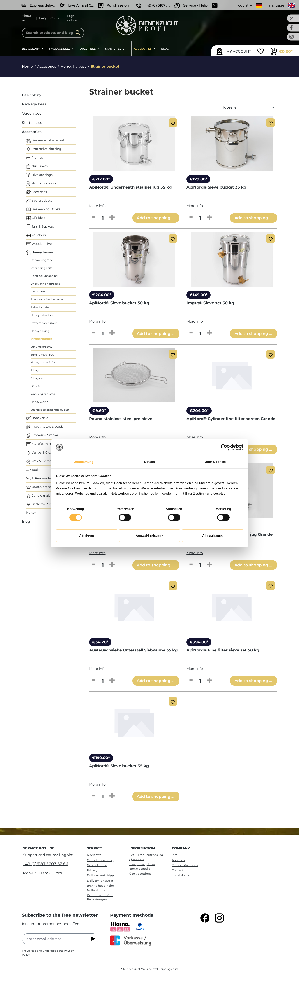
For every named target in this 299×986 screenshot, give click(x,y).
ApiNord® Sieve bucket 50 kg (119, 303)
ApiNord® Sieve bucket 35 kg (216, 187)
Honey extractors (42, 315)
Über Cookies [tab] (215, 462)
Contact (56, 18)
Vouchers (38, 235)
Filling (35, 370)
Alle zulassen (212, 536)
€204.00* (101, 294)
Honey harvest (43, 252)
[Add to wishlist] (173, 122)
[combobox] (53, 32)
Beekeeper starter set (47, 140)
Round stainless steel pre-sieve (120, 418)
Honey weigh (39, 401)
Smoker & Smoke (44, 435)
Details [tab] (149, 462)
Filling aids (37, 378)
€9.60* (99, 410)
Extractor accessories (44, 323)
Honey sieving (40, 331)
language (276, 5)
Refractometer (40, 307)
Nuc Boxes (39, 166)
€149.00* (199, 294)
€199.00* (101, 757)
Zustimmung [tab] (84, 462)
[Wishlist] (260, 51)
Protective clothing (46, 149)
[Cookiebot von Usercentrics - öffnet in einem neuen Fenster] (224, 447)
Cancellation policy (100, 860)
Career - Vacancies (185, 865)
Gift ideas (38, 218)
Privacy (92, 870)
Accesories (32, 132)
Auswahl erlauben (149, 536)
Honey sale (39, 418)
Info (174, 854)
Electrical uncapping (44, 275)
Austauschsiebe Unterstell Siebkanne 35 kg (133, 650)
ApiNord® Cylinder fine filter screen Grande (230, 418)
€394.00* (199, 642)
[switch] (125, 517)
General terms (97, 865)
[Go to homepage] (147, 25)
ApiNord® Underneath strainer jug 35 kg (130, 187)
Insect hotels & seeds (47, 427)
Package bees (34, 104)
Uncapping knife (41, 268)
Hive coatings (42, 175)
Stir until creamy (41, 346)
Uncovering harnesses (45, 283)
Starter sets (32, 123)
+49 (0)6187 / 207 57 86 (45, 864)
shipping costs (168, 969)
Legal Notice (181, 875)
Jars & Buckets (42, 226)
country (245, 5)
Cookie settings (140, 873)
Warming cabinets (43, 394)
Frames (37, 157)
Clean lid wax (39, 291)
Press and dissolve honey (47, 299)
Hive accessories (44, 183)
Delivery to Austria (100, 880)
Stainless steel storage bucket (50, 409)
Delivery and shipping (103, 875)
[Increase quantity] (112, 217)
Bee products (41, 201)
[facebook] (204, 917)
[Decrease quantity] (93, 217)
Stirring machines (42, 354)
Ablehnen (86, 536)
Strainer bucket (41, 338)
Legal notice (72, 18)
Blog (26, 521)
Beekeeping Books (45, 209)
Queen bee (32, 113)
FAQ (42, 18)
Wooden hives (42, 244)
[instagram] (219, 917)
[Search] (79, 32)
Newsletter (94, 854)
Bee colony (31, 95)
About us (26, 18)
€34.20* (100, 642)
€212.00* (101, 179)
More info (97, 206)
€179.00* (198, 179)
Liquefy (35, 386)
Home (27, 66)
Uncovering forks (42, 260)
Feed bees (39, 192)
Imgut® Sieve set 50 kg (210, 303)
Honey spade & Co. (43, 362)
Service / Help (195, 5)
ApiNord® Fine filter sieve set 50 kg (222, 650)
